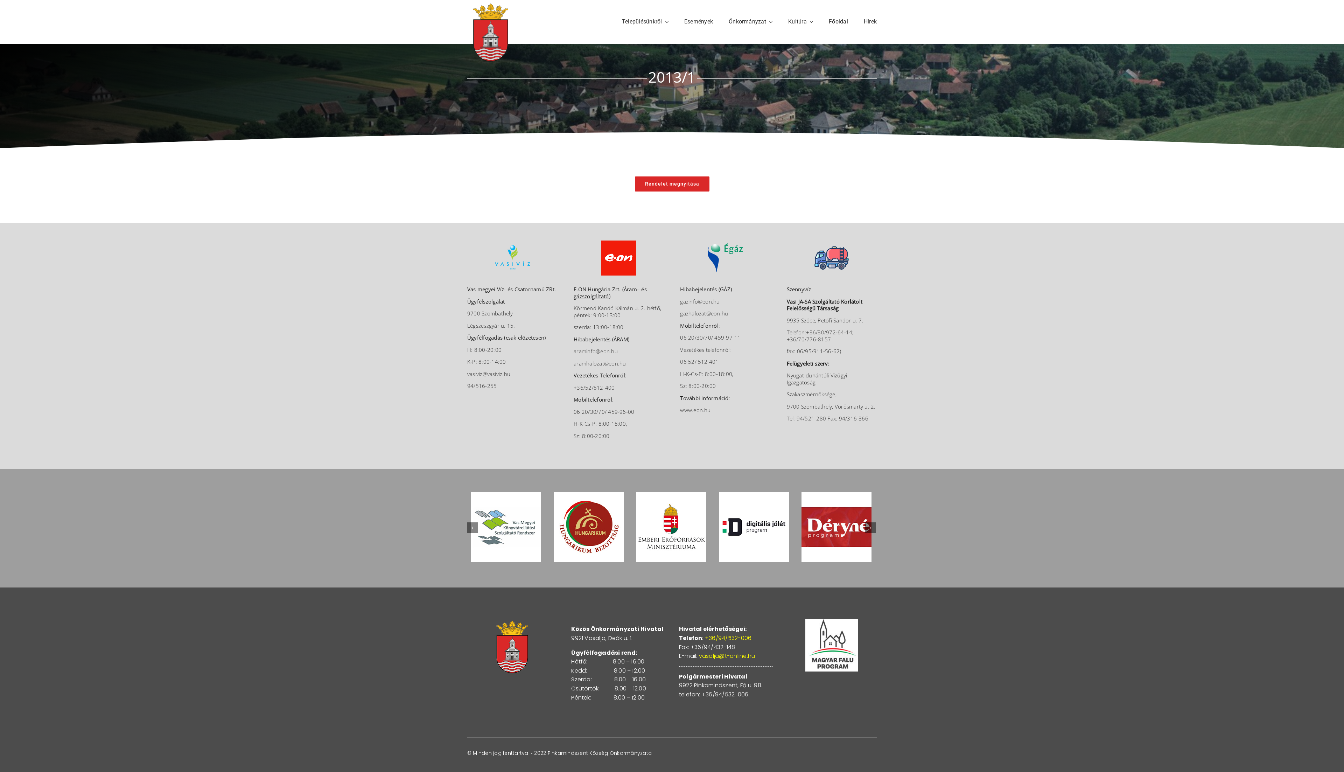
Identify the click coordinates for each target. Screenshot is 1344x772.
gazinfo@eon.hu (700, 301)
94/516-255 (482, 385)
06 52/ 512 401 (699, 361)
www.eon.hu (695, 409)
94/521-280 (811, 418)
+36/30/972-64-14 (829, 332)
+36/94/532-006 (728, 638)
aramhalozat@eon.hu (600, 363)
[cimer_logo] (490, 6)
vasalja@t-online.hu (727, 656)
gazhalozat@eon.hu (704, 313)
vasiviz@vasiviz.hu (488, 373)
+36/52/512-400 (594, 387)
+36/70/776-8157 (809, 339)
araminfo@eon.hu (596, 351)
